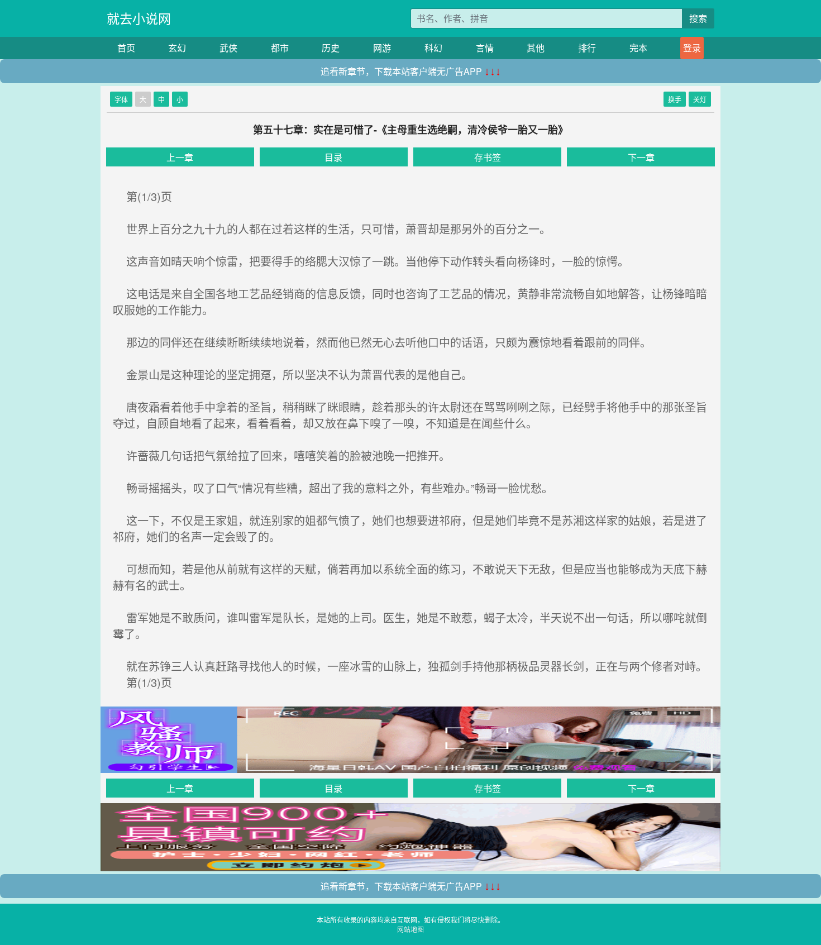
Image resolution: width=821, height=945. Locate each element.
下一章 (641, 157)
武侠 (228, 47)
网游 (382, 47)
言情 (485, 47)
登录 (692, 47)
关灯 (700, 99)
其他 (536, 47)
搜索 (698, 18)
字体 (121, 99)
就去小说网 (139, 18)
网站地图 (410, 929)
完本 (638, 47)
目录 (333, 157)
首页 (126, 47)
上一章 (179, 157)
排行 (587, 47)
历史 (331, 47)
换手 (674, 99)
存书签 (487, 157)
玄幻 (177, 47)
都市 (280, 47)
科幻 (433, 47)
